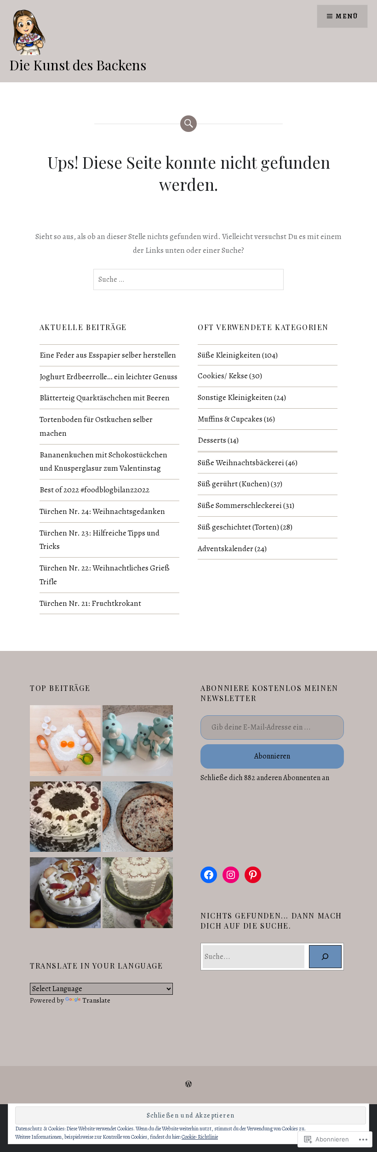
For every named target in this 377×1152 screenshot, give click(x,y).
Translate (96, 1000)
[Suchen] (325, 956)
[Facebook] (208, 875)
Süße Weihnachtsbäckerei (241, 462)
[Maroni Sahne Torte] (138, 894)
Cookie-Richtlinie (200, 1137)
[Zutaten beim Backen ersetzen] (65, 742)
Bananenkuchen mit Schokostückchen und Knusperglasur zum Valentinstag (103, 462)
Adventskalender (225, 548)
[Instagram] (231, 875)
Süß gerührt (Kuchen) (233, 484)
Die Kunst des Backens (77, 65)
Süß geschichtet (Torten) (238, 527)
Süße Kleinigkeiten (229, 355)
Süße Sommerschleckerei (240, 505)
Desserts (212, 440)
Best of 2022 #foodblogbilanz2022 (94, 490)
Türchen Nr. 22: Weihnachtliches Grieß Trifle (105, 575)
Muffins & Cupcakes (230, 419)
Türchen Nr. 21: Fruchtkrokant (90, 603)
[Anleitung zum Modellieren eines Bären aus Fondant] (138, 742)
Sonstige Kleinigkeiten (235, 397)
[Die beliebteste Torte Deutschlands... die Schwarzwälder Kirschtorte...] (65, 818)
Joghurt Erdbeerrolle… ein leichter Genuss (108, 376)
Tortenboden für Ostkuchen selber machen (96, 426)
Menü (347, 16)
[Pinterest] (253, 875)
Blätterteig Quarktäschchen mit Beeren (105, 398)
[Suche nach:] (188, 279)
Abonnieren (272, 756)
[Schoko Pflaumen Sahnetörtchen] (65, 894)
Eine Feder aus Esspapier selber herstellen (108, 355)
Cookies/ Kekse (223, 376)
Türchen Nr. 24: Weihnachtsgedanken (102, 511)
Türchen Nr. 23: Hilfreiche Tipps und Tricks (100, 540)
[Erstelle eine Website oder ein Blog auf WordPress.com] (188, 1084)
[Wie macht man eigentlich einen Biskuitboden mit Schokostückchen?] (138, 818)
